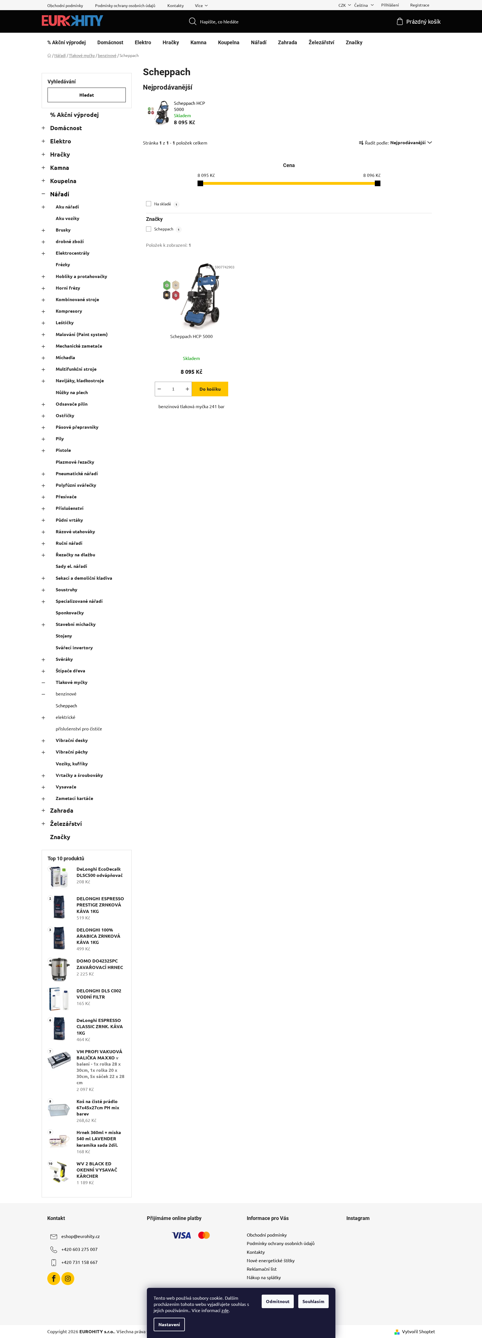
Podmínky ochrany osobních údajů (125, 5)
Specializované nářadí (79, 601)
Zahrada (61, 810)
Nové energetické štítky (271, 1260)
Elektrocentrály (72, 253)
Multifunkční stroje (76, 369)
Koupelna (63, 181)
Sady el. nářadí (71, 566)
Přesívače (66, 496)
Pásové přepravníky (77, 427)
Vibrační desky (72, 740)
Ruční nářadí (69, 543)
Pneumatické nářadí (77, 473)
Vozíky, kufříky (72, 763)
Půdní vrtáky (69, 520)
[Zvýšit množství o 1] (187, 389)
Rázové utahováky (75, 531)
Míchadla (65, 357)
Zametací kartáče (74, 798)
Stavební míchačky (76, 624)
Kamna (59, 167)
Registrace (419, 4)
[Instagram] (67, 1278)
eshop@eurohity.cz (80, 1236)
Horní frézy (68, 288)
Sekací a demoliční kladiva (84, 578)
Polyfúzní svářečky (76, 485)
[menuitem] (66, 42)
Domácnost (66, 128)
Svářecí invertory (74, 647)
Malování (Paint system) (82, 334)
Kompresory (69, 311)
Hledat (86, 95)
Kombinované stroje (77, 299)
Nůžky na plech (72, 392)
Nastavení (169, 1324)
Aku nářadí (67, 207)
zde (225, 1310)
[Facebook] (53, 1278)
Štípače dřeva (70, 671)
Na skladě (165, 203)
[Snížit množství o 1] (159, 389)
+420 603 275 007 (79, 1249)
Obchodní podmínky (65, 5)
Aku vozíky (67, 218)
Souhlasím (313, 1301)
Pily (60, 438)
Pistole (63, 450)
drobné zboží (70, 241)
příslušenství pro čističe (79, 728)
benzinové (66, 693)
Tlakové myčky (72, 682)
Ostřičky (65, 415)
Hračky (60, 154)
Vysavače (66, 787)
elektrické (65, 717)
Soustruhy (66, 589)
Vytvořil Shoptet (418, 1331)
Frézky (63, 264)
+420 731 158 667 (79, 1262)
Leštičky (65, 322)
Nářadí (59, 194)
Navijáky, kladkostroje (80, 380)
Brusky (63, 230)
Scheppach (66, 705)
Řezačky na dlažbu (75, 554)
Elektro (60, 141)
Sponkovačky (70, 612)
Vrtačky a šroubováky (79, 775)
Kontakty (175, 5)
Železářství (66, 823)
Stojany (64, 636)
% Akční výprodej (74, 114)
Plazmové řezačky (75, 462)
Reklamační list (262, 1269)
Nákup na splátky (264, 1277)
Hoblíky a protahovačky (81, 276)
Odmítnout (278, 1301)
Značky (60, 837)
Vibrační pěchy (72, 752)
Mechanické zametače (79, 346)
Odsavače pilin (72, 404)
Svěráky (64, 659)
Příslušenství (70, 508)
